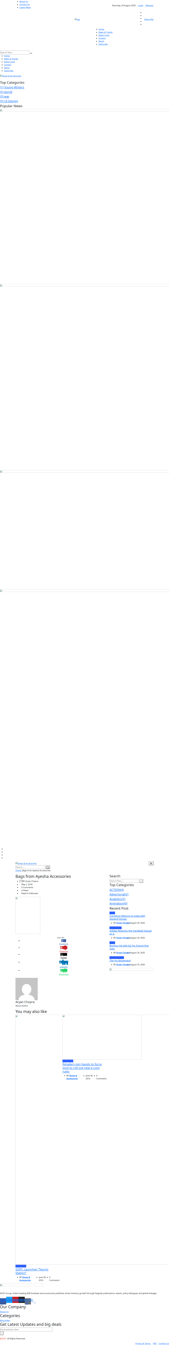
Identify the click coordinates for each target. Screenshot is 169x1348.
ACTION (116, 890)
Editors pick (103, 35)
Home (101, 29)
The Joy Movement (120, 960)
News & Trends (105, 32)
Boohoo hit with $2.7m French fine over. (129, 947)
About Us (23, 1)
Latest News (25, 7)
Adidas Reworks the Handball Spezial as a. (130, 932)
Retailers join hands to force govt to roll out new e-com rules (82, 1067)
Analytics (117, 899)
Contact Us (24, 4)
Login (140, 5)
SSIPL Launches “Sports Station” (31, 1271)
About (101, 41)
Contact (102, 38)
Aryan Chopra (123, 922)
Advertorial (118, 894)
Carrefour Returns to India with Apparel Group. (127, 917)
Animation (118, 903)
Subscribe (149, 19)
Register (149, 5)
